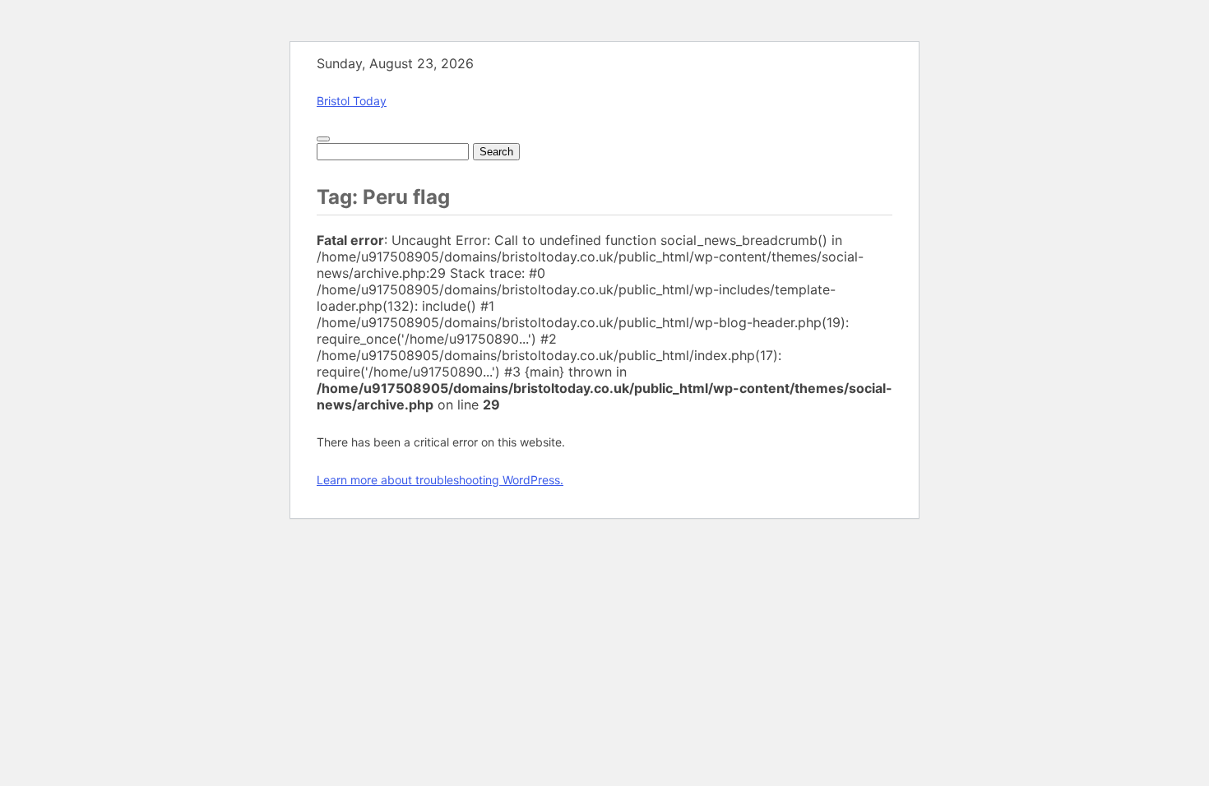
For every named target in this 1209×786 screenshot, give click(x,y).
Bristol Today (352, 101)
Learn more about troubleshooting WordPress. (440, 480)
